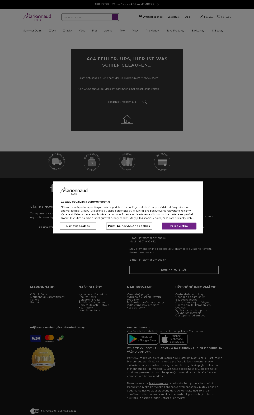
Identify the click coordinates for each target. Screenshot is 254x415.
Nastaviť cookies (78, 226)
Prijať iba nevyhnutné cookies (129, 226)
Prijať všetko (179, 226)
